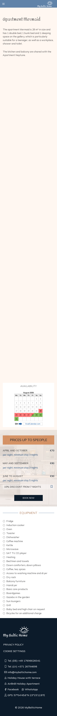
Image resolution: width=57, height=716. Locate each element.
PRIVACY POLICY (13, 644)
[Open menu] (3, 4)
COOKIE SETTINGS (14, 651)
